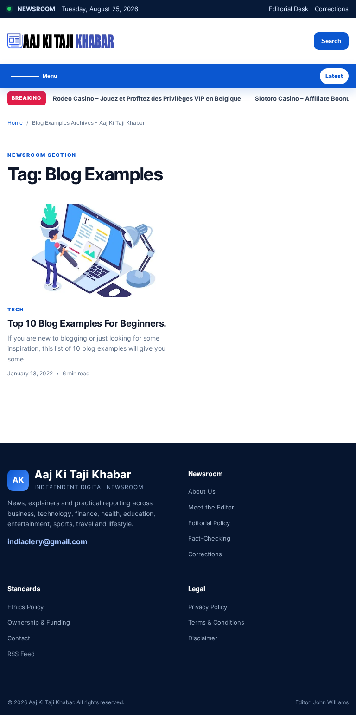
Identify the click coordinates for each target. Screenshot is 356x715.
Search (331, 41)
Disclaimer (202, 638)
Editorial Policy (209, 523)
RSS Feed (21, 653)
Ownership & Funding (38, 622)
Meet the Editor (211, 507)
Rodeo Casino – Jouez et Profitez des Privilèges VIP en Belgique (147, 98)
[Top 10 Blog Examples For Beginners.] (90, 250)
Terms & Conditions (216, 622)
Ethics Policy (25, 607)
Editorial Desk (288, 9)
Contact (18, 638)
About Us (202, 491)
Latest (334, 75)
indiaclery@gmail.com (47, 541)
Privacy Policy (207, 607)
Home (15, 122)
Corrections (332, 9)
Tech (15, 309)
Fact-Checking (209, 538)
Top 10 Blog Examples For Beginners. (86, 323)
